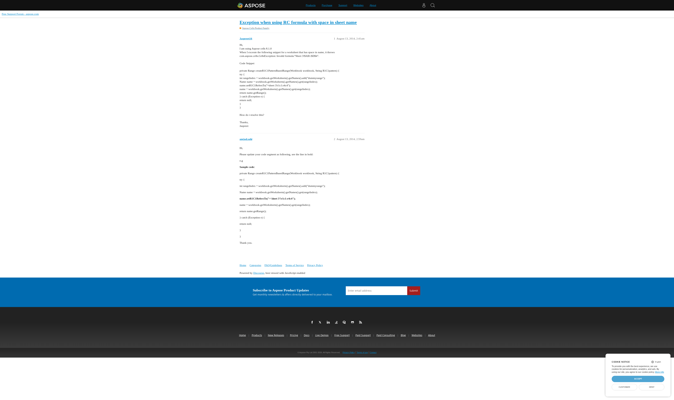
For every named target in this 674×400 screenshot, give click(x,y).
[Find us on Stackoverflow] (337, 322)
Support (342, 5)
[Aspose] (251, 5)
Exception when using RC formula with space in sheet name (298, 22)
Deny (651, 387)
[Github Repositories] (353, 322)
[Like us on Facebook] (312, 322)
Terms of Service (294, 265)
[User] (423, 5)
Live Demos (322, 335)
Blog (403, 335)
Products (311, 5)
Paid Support (363, 335)
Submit (413, 290)
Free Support (342, 335)
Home (243, 265)
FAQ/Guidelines (273, 265)
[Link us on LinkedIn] (329, 322)
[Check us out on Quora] (345, 322)
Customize (624, 387)
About (373, 5)
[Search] (432, 5)
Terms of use (362, 352)
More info (659, 372)
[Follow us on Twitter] (321, 322)
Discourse (258, 273)
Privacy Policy (315, 265)
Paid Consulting (385, 335)
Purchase (327, 5)
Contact (373, 352)
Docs (306, 335)
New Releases (276, 335)
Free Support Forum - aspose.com (20, 14)
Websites (358, 5)
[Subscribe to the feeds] (361, 322)
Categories (255, 265)
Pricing (294, 335)
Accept (638, 379)
